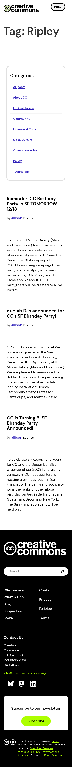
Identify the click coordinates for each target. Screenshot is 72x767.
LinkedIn (33, 684)
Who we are (14, 590)
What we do (14, 597)
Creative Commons (21, 8)
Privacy (45, 599)
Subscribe (36, 721)
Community (21, 119)
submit (63, 571)
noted (55, 741)
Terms (44, 618)
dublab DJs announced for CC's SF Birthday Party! (35, 313)
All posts (19, 87)
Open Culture (22, 140)
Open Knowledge (25, 150)
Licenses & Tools (25, 129)
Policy (17, 161)
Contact (46, 590)
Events (28, 218)
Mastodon (22, 684)
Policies (45, 609)
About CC (20, 97)
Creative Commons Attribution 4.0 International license (39, 752)
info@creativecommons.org (25, 673)
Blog (7, 604)
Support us (13, 611)
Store (8, 618)
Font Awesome (53, 755)
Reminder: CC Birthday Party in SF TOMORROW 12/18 (32, 204)
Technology (21, 171)
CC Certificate (23, 108)
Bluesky (11, 684)
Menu (58, 7)
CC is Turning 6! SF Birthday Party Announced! (27, 423)
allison (16, 218)
